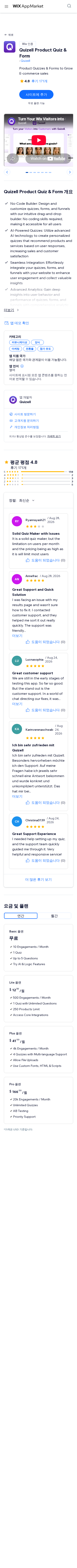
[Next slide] (70, 172)
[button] (22, 366)
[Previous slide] (7, 172)
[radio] (20, 916)
